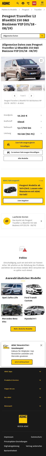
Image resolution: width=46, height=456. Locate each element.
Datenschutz (36, 437)
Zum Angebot (23, 201)
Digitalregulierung (11, 446)
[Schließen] (41, 345)
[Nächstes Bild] (31, 95)
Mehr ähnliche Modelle (23, 329)
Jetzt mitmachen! (22, 362)
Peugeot (25, 9)
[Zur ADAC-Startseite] (6, 3)
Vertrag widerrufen (34, 446)
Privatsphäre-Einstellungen (15, 441)
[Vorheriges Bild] (14, 95)
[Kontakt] (28, 3)
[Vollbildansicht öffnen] (41, 60)
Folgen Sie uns (9, 389)
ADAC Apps (8, 371)
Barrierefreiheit (10, 451)
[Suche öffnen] (18, 3)
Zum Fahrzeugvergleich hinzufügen (25, 144)
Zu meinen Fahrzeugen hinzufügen (25, 152)
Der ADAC (7, 397)
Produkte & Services (11, 380)
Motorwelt (8, 406)
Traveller (38, 9)
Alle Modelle (23, 158)
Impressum (8, 437)
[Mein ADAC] (23, 3)
